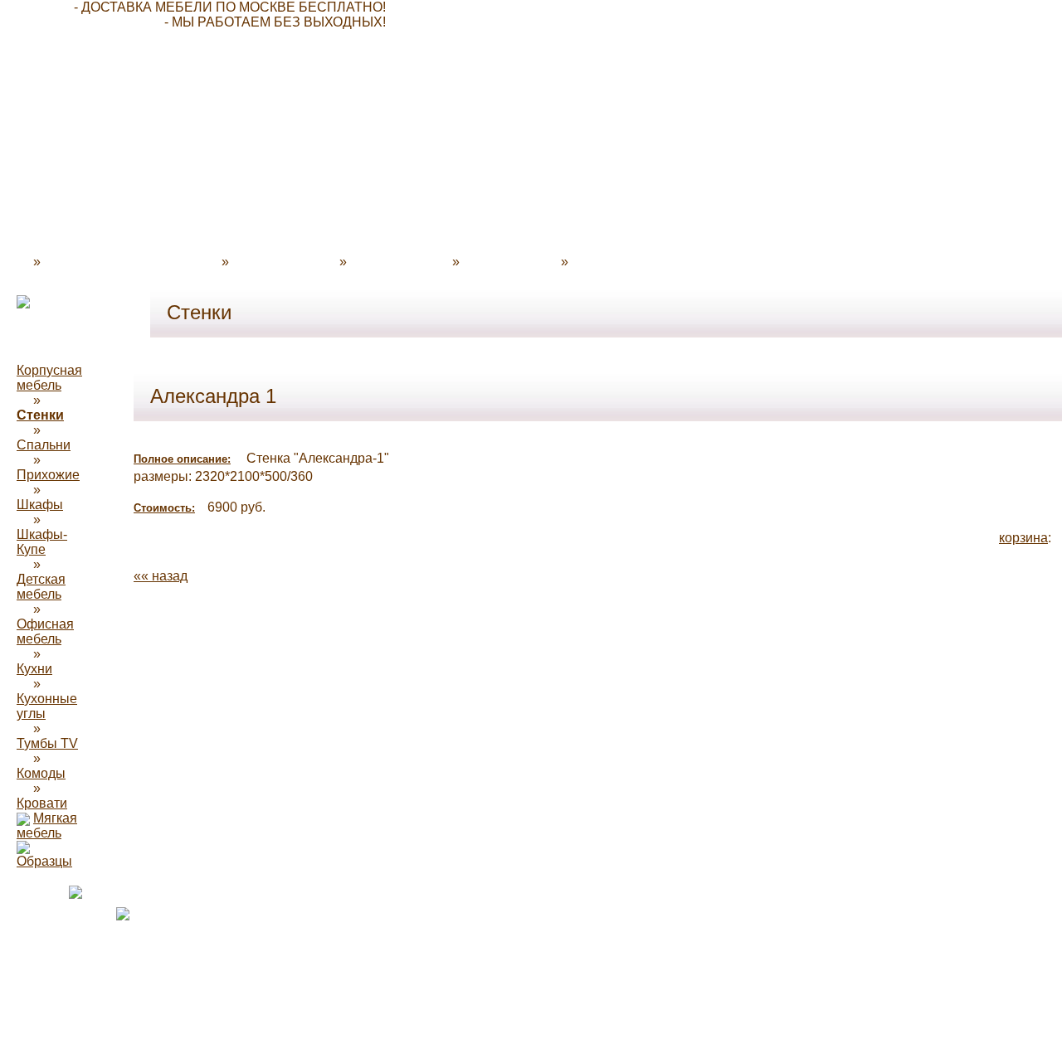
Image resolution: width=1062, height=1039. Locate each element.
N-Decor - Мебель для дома (128, 262)
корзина (1023, 538)
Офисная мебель (45, 631)
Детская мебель (41, 586)
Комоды (41, 773)
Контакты (600, 262)
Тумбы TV (47, 743)
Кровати (42, 803)
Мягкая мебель (47, 825)
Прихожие (48, 475)
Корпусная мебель (49, 377)
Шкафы (40, 505)
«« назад (161, 576)
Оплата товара (396, 262)
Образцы (44, 861)
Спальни (44, 445)
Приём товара (507, 262)
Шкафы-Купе (42, 541)
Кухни (34, 669)
